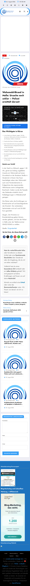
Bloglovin (5, 566)
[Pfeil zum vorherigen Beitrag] (26, 303)
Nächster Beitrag (7, 307)
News (4, 55)
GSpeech (25, 120)
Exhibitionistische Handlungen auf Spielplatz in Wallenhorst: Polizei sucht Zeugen (13, 403)
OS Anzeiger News (14, 55)
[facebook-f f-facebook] (3, 5)
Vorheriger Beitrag (7, 300)
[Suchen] (24, 11)
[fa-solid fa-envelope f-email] (26, 5)
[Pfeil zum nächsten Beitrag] (26, 311)
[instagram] (7, 5)
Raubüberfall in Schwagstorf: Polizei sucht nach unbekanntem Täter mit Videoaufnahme (13, 373)
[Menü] (20, 11)
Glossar (17, 556)
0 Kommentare (6, 58)
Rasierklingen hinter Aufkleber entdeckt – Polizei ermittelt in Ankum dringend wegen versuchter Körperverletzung (14, 304)
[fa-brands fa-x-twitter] (19, 5)
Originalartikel (12, 228)
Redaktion (22, 553)
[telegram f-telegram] (23, 5)
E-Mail (23, 282)
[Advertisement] (15, 34)
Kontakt (6, 553)
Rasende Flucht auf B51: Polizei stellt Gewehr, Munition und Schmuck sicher (13, 343)
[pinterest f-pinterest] (11, 5)
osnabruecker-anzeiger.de (14, 559)
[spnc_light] (27, 11)
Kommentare (4, 420)
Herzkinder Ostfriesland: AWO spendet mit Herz (12, 311)
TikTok (16, 564)
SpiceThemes (16, 583)
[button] (4, 236)
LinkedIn (22, 564)
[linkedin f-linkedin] (15, 5)
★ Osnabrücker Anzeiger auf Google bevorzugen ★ (12, 126)
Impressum (11, 556)
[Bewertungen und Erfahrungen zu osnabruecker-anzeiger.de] (10, 546)
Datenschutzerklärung (14, 553)
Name (3, 435)
